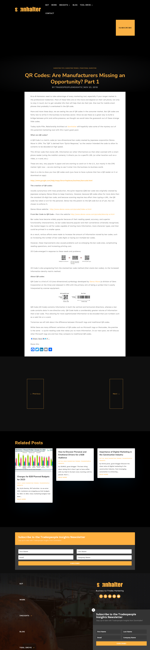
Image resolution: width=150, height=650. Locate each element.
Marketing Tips (58, 68)
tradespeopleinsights (68, 87)
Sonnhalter (72, 126)
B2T (47, 5)
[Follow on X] (105, 596)
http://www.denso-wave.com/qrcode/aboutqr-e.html (92, 214)
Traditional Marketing (88, 68)
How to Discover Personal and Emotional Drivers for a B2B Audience (72, 455)
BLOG (75, 5)
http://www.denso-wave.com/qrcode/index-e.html (70, 209)
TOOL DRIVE (85, 5)
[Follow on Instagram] (114, 596)
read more (21, 499)
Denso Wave (95, 281)
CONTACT (49, 13)
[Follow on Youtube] (118, 596)
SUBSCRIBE (125, 28)
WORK (54, 5)
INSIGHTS (63, 5)
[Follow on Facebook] (101, 596)
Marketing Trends (72, 68)
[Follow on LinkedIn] (110, 596)
